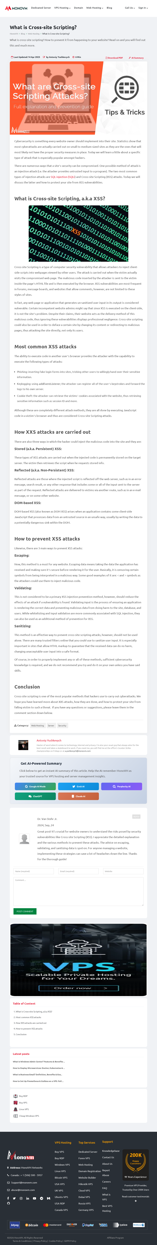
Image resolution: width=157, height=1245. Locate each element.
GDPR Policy (70, 1240)
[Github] (9, 1203)
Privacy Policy (40, 1240)
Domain (78, 7)
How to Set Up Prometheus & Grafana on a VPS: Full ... (38, 1081)
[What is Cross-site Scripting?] (78, 98)
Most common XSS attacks (27, 1017)
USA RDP (60, 1203)
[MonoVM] (16, 8)
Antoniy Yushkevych (49, 740)
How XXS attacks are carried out (30, 1022)
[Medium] (49, 1198)
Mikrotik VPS (85, 1183)
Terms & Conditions (22, 1240)
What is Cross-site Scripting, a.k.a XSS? (33, 1011)
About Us (107, 1163)
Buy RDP (23, 1096)
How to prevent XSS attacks (28, 1028)
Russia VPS (84, 1203)
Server (51, 725)
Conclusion (20, 1034)
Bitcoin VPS (61, 1177)
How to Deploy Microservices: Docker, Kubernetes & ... (39, 1068)
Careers (106, 1181)
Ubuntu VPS (61, 1196)
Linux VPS (24, 1109)
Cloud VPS (84, 1190)
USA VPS (60, 1183)
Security (62, 725)
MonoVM (14, 33)
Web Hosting (93, 7)
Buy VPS (23, 1102)
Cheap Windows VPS (29, 1115)
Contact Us (108, 1157)
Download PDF (115, 57)
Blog (109, 7)
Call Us (129, 7)
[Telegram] (43, 1198)
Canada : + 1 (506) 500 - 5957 (26, 1175)
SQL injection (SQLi (63, 176)
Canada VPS (61, 1209)
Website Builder (87, 1177)
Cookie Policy (55, 1240)
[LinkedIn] (29, 1198)
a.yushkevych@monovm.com (78, 751)
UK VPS (59, 1190)
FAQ (104, 1187)
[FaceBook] (10, 1198)
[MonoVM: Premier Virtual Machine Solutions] (20, 1154)
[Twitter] (16, 1198)
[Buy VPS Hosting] (78, 960)
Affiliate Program (115, 1237)
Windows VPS (62, 1164)
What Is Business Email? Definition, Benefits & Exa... (37, 1074)
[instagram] (23, 1198)
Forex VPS (84, 1158)
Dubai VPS (84, 1196)
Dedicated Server (41, 7)
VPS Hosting (61, 7)
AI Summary (138, 57)
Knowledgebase (111, 1150)
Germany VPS (86, 1209)
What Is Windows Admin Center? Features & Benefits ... (39, 1061)
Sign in (142, 7)
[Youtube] (36, 1198)
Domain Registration (89, 1171)
